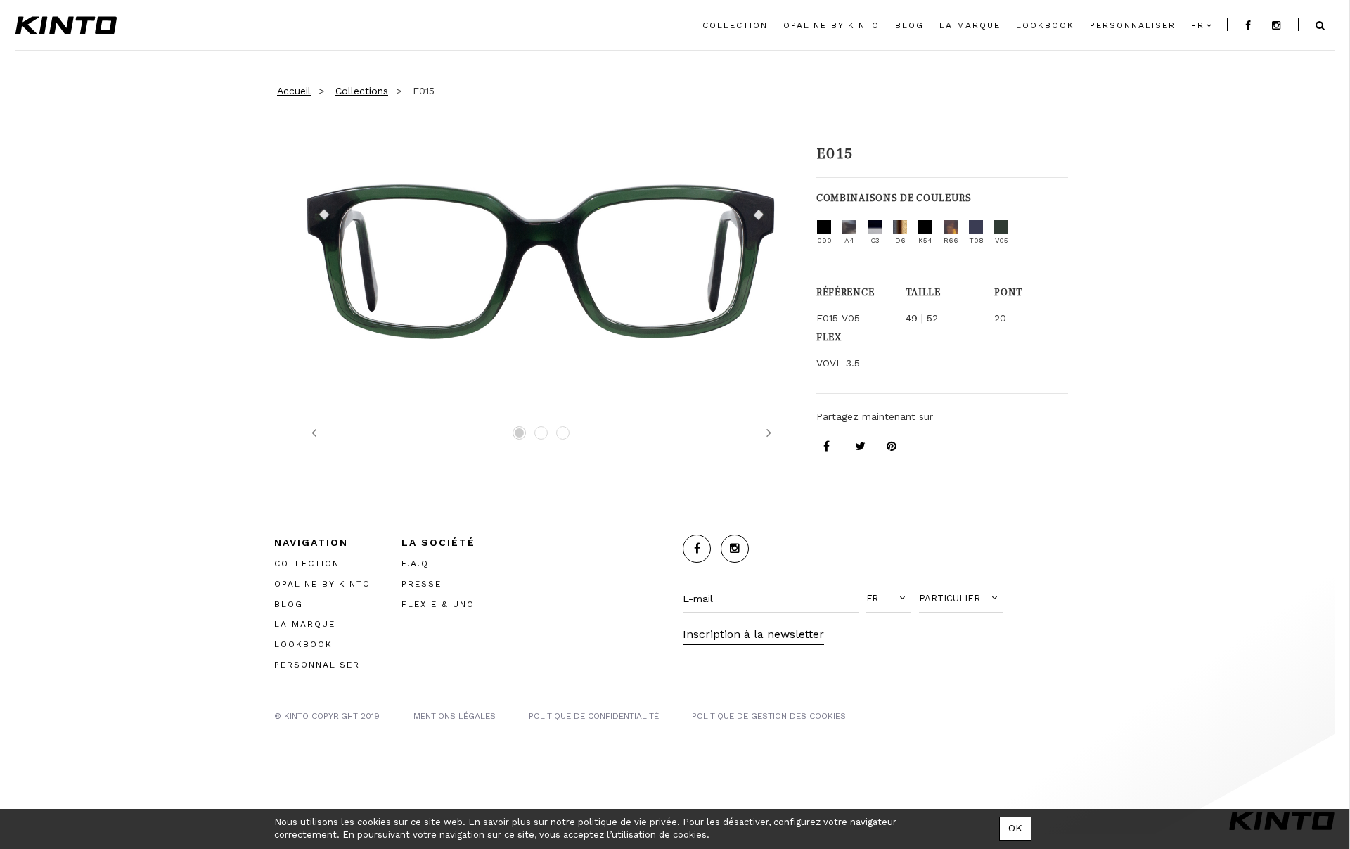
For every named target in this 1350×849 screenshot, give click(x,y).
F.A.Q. (416, 563)
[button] (888, 599)
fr (1197, 25)
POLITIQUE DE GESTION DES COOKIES (769, 716)
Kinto (66, 25)
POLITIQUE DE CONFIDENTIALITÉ (594, 716)
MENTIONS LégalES (454, 716)
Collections (361, 90)
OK (1015, 828)
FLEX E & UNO (438, 604)
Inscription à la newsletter (753, 634)
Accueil (294, 90)
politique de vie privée (627, 822)
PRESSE (421, 584)
